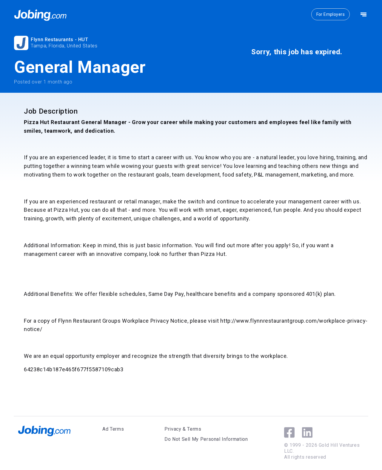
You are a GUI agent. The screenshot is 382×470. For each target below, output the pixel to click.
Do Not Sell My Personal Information (206, 439)
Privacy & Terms (182, 429)
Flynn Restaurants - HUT (59, 39)
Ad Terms (113, 429)
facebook (289, 432)
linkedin (307, 432)
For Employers (330, 14)
